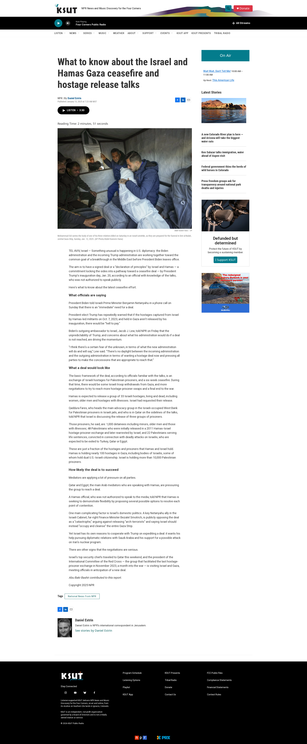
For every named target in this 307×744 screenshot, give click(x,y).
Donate (244, 8)
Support (148, 33)
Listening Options (131, 680)
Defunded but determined (225, 241)
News (73, 33)
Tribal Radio (222, 33)
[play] (58, 23)
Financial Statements (217, 687)
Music (102, 33)
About (132, 33)
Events (165, 33)
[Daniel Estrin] (65, 627)
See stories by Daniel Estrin (93, 630)
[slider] (73, 23)
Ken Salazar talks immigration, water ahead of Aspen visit (222, 154)
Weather (118, 33)
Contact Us (170, 694)
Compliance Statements (219, 680)
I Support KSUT (225, 260)
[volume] (68, 23)
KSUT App (182, 33)
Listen (58, 33)
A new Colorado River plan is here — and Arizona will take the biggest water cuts (222, 138)
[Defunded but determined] (225, 215)
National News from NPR (82, 596)
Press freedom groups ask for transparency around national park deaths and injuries (221, 184)
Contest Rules (214, 694)
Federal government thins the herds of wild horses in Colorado (223, 168)
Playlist (126, 687)
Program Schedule (132, 673)
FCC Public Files (215, 673)
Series (87, 33)
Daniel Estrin (74, 98)
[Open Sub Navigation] (65, 33)
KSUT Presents (201, 33)
